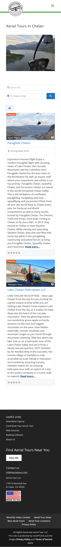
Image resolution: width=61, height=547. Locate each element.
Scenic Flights (14, 137)
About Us (10, 439)
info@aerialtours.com (16, 472)
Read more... (32, 246)
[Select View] (9, 108)
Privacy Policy (29, 524)
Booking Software (14, 434)
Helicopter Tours (15, 284)
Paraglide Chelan (18, 143)
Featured (11, 114)
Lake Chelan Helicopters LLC (26, 290)
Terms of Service (43, 539)
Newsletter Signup (15, 421)
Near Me (14, 457)
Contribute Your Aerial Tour (19, 425)
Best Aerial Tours (16, 520)
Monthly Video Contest (18, 517)
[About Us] (13, 500)
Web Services (12, 430)
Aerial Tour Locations (39, 520)
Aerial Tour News (42, 517)
